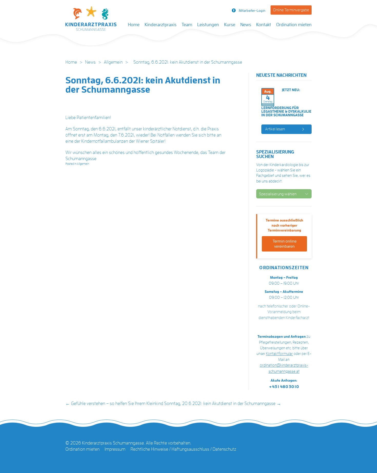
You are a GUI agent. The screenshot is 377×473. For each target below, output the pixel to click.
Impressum (115, 449)
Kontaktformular (279, 354)
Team (187, 24)
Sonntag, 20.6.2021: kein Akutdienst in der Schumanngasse (222, 403)
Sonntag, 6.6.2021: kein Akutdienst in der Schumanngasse (142, 85)
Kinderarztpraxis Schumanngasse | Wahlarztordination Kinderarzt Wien (91, 20)
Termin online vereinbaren (284, 243)
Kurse (229, 24)
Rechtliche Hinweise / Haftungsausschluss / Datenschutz (183, 449)
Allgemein (113, 62)
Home (134, 24)
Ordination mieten (294, 24)
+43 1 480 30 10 (284, 387)
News (245, 24)
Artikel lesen (275, 129)
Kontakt (263, 24)
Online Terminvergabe (291, 10)
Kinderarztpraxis (160, 24)
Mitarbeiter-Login (252, 10)
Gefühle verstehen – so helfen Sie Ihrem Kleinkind (114, 403)
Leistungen (208, 24)
